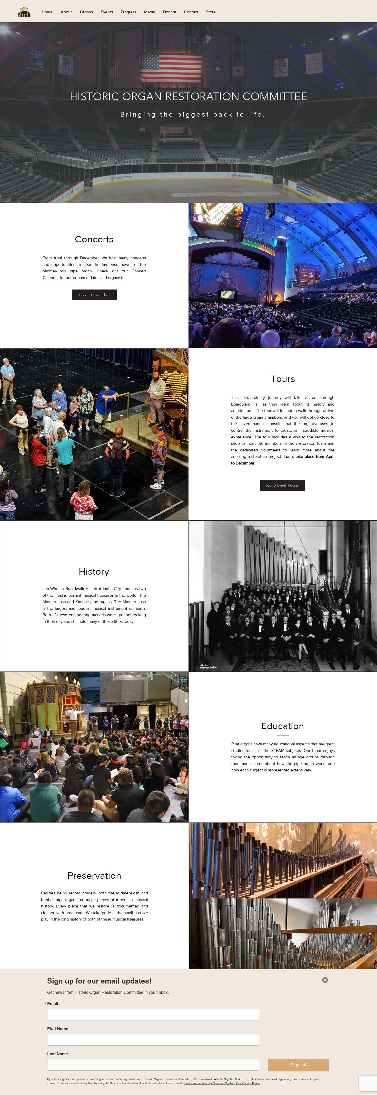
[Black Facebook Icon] (360, 541)
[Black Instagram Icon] (360, 553)
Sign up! (298, 1065)
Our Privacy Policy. (248, 1083)
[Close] (325, 980)
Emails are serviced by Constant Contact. (209, 1083)
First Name (57, 1029)
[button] (66, 12)
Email (52, 1003)
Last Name (57, 1054)
